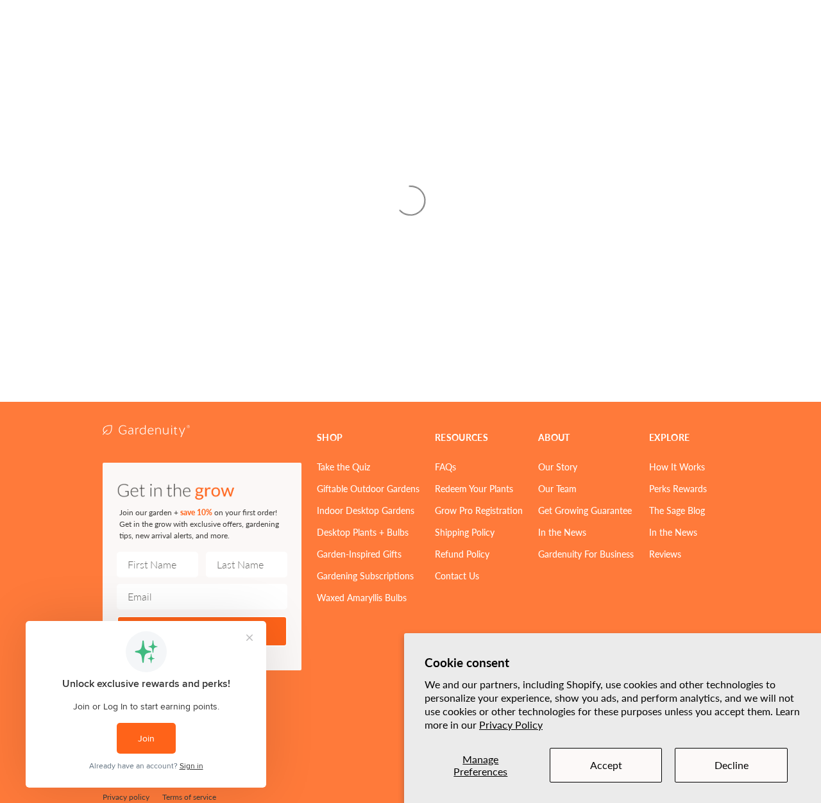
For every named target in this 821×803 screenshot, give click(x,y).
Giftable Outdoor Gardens (368, 488)
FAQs (445, 466)
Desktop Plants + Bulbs (363, 532)
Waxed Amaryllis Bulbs (362, 597)
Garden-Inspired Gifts (359, 553)
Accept (606, 764)
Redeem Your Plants (474, 488)
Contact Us (457, 575)
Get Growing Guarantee (585, 510)
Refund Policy (462, 553)
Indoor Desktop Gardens (365, 510)
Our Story (557, 466)
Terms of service (189, 796)
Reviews (665, 553)
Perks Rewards (678, 488)
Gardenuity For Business (586, 553)
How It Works (677, 466)
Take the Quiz (343, 466)
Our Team (557, 488)
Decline (732, 764)
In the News (562, 532)
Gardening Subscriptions (365, 575)
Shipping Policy (465, 532)
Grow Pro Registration (479, 510)
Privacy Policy (511, 724)
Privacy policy (126, 796)
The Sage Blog (677, 510)
